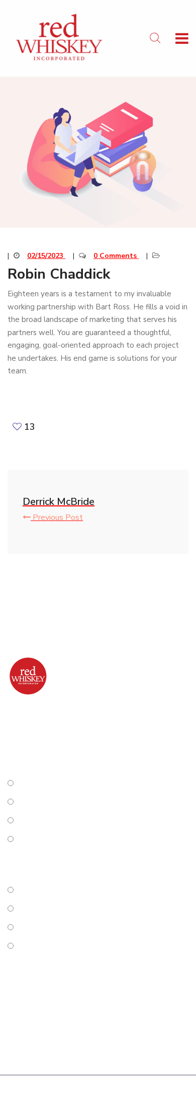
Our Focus (38, 928)
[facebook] (10, 734)
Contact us (40, 946)
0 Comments (116, 256)
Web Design (43, 839)
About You (40, 909)
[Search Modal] (155, 38)
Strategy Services (54, 783)
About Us (38, 890)
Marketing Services (57, 802)
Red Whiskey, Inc (77, 1091)
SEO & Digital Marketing (68, 821)
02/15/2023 (46, 256)
